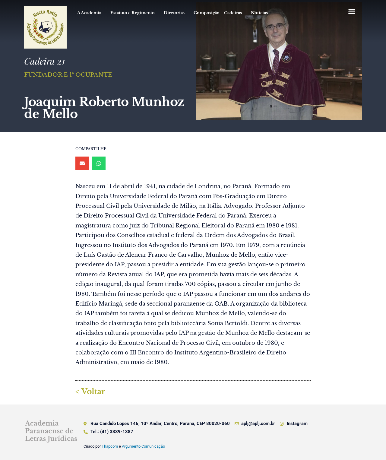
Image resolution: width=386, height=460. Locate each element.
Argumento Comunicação (143, 446)
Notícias (259, 12)
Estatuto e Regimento (132, 12)
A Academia (89, 12)
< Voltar (90, 391)
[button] (351, 11)
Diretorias (174, 12)
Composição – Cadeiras (218, 12)
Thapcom (110, 446)
